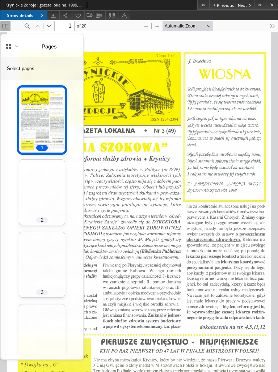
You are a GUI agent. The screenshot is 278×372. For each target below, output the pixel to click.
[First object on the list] (203, 5)
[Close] (272, 5)
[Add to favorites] (78, 15)
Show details (20, 15)
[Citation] (112, 15)
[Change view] (88, 15)
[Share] (65, 15)
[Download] (53, 15)
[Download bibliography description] (99, 15)
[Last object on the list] (260, 5)
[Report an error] (124, 15)
